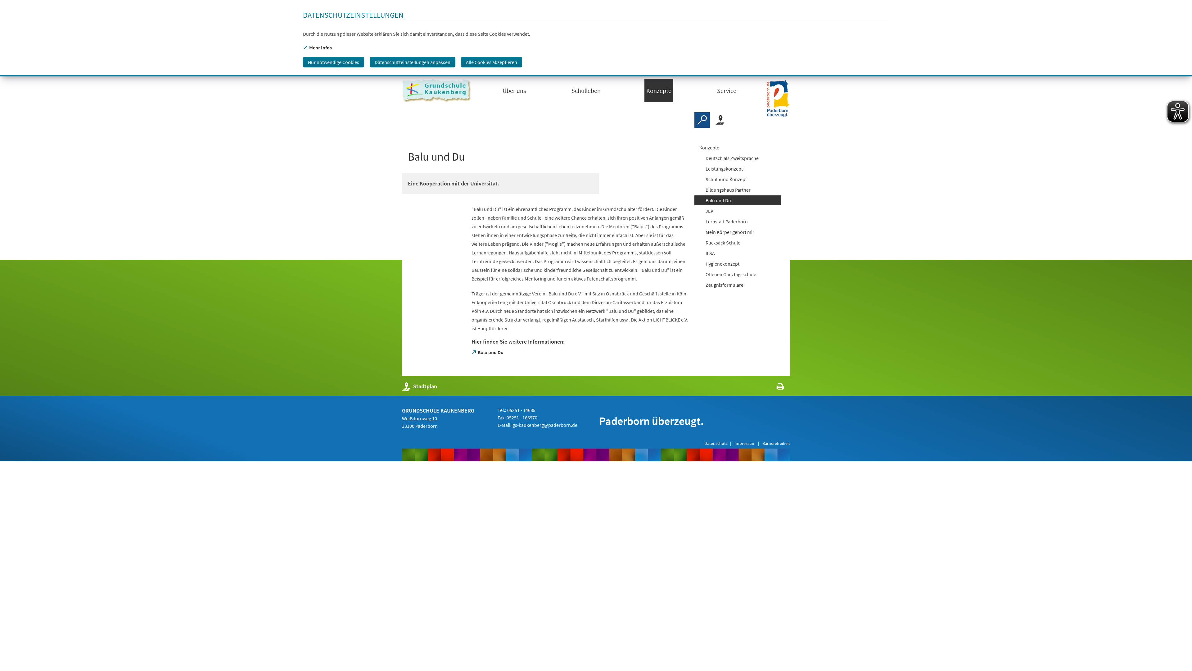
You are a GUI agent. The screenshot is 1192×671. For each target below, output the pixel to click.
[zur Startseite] (437, 90)
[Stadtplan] (720, 120)
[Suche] (702, 120)
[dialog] (596, 38)
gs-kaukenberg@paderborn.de (544, 425)
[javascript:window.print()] (774, 388)
